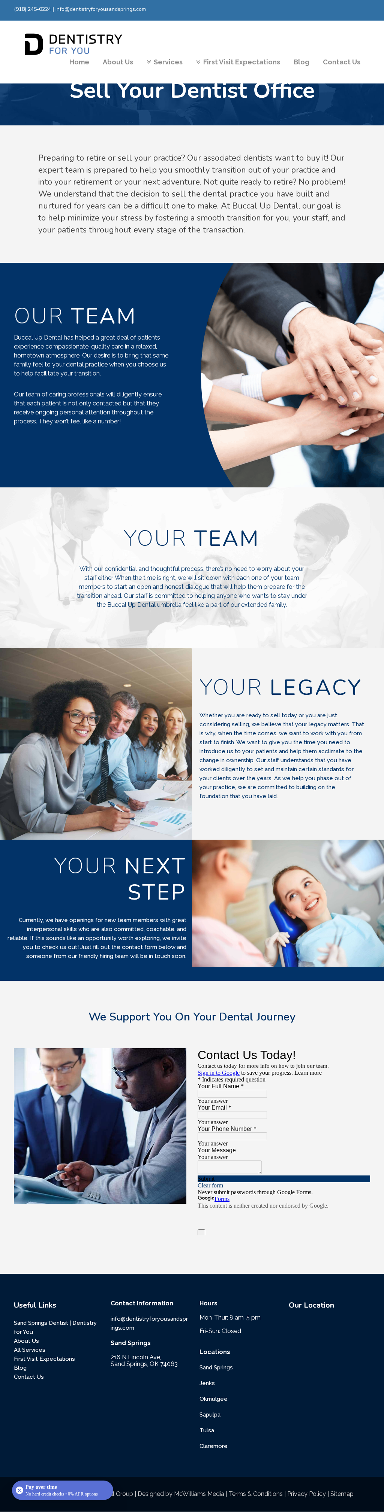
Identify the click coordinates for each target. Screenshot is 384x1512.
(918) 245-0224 (32, 9)
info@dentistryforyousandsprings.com (101, 9)
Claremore (214, 1446)
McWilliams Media (199, 1493)
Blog (20, 1368)
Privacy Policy (306, 1493)
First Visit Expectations (44, 1359)
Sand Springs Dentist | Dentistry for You (55, 1327)
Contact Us (29, 1376)
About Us (26, 1341)
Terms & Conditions (256, 1493)
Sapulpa (210, 1414)
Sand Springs (216, 1367)
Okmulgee (214, 1399)
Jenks (207, 1383)
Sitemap (342, 1493)
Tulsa (207, 1430)
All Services (29, 1350)
